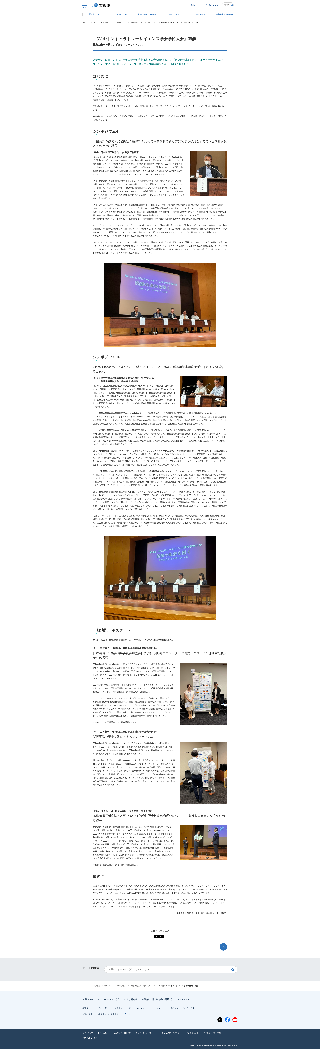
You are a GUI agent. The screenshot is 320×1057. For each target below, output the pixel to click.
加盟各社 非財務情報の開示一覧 (158, 999)
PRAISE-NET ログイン (91, 1038)
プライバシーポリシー (145, 1033)
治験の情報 (87, 1014)
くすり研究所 (131, 999)
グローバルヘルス (136, 1008)
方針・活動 (103, 1008)
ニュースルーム (157, 1008)
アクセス (207, 5)
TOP (225, 944)
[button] (84, 6)
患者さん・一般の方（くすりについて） (188, 1008)
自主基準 (118, 1008)
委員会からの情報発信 (108, 1014)
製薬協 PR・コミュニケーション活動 (101, 999)
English (216, 5)
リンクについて (192, 1033)
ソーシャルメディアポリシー (169, 1033)
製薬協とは (87, 1008)
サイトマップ (87, 1033)
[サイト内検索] (228, 4)
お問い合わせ (195, 5)
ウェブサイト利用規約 (122, 1033)
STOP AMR (183, 999)
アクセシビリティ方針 (212, 1033)
